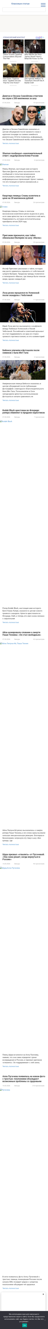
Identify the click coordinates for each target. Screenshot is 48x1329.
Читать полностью (10, 143)
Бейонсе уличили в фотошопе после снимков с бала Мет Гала (21, 351)
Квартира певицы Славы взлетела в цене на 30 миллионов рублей (21, 196)
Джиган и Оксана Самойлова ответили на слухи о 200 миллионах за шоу (22, 97)
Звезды (17, 103)
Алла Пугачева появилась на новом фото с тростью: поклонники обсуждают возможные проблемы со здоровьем (23, 1079)
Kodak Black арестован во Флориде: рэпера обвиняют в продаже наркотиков (23, 411)
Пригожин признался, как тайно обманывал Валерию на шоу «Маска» (22, 236)
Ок (25, 1325)
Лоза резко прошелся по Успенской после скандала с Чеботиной (20, 294)
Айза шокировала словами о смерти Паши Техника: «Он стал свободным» (21, 633)
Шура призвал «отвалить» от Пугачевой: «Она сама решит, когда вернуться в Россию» (23, 857)
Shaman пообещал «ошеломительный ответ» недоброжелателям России (22, 154)
